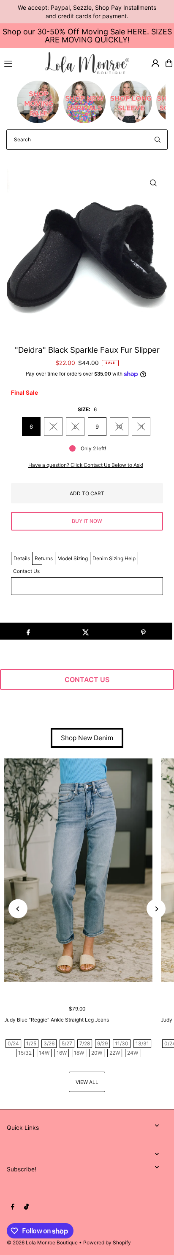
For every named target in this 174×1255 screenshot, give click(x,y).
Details (22, 558)
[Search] (157, 139)
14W (44, 1053)
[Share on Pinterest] (143, 631)
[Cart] (169, 63)
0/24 (13, 1043)
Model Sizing (72, 558)
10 (119, 426)
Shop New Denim (87, 738)
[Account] (155, 63)
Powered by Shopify (107, 1242)
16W (62, 1053)
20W (96, 1053)
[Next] (156, 908)
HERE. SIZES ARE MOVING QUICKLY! (108, 35)
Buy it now (87, 521)
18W (79, 1053)
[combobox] (87, 139)
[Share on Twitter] (85, 631)
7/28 (84, 1043)
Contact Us (26, 571)
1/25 (31, 1043)
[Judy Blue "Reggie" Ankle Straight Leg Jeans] (78, 870)
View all (87, 1082)
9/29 (102, 1043)
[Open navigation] (21, 63)
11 (141, 426)
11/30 (121, 1043)
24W (132, 1053)
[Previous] (17, 908)
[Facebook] (12, 1207)
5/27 (67, 1043)
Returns (44, 558)
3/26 (49, 1043)
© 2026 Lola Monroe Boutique (42, 1242)
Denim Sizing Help (114, 558)
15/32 (25, 1053)
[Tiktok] (26, 1207)
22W (114, 1053)
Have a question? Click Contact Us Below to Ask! (85, 465)
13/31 (142, 1043)
